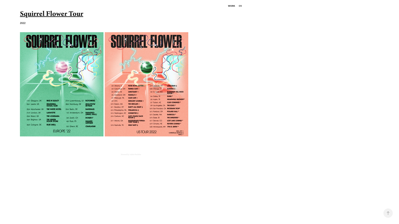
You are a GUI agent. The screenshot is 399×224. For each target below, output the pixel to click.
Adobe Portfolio (135, 154)
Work (231, 6)
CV (240, 6)
